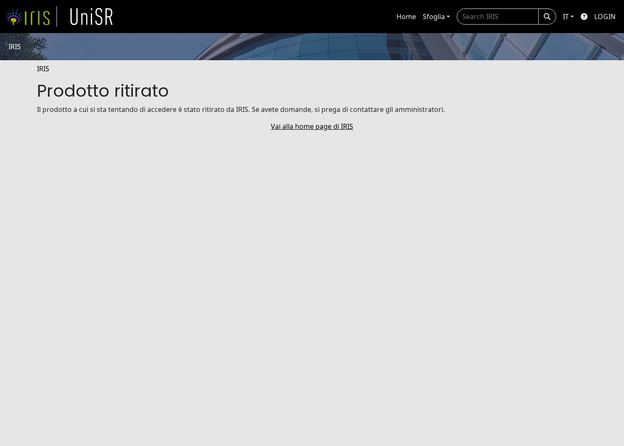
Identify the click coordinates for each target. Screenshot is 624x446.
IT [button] (566, 16)
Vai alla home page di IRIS (312, 126)
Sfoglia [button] (434, 16)
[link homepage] (31, 16)
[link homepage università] (92, 16)
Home (406, 16)
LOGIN (605, 16)
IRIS (43, 68)
